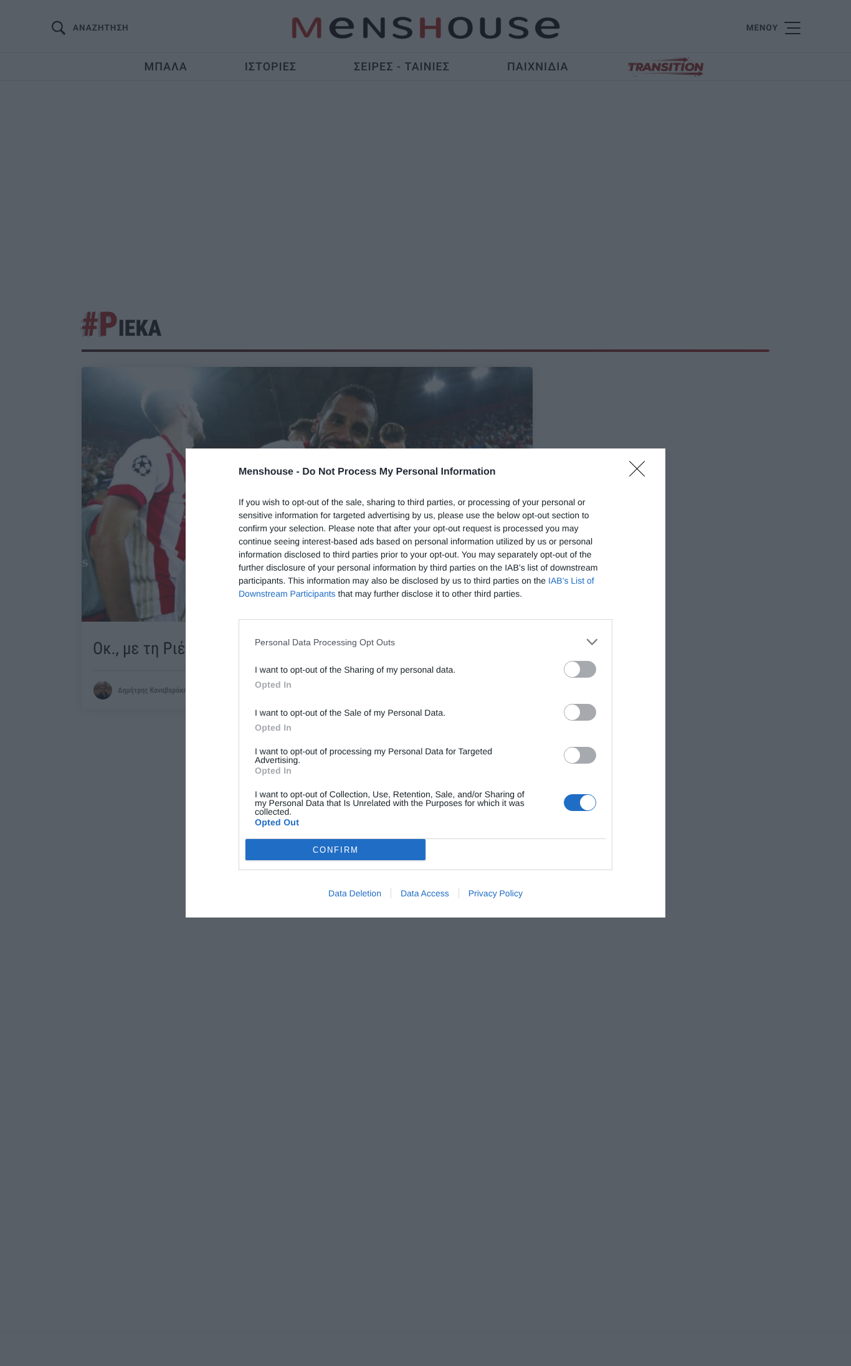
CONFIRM (336, 850)
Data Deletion (354, 893)
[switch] (580, 669)
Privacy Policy (495, 893)
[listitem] (425, 641)
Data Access (425, 893)
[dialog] (425, 683)
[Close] (641, 473)
